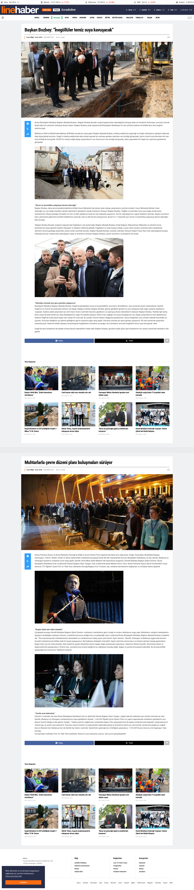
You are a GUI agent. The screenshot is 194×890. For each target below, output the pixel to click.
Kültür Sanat (117, 18)
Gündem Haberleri (119, 871)
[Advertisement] (97, 352)
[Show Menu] (3, 17)
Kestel (140, 424)
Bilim (158, 18)
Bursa (37, 18)
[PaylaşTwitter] (28, 129)
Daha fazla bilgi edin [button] (13, 876)
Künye (77, 869)
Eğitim (107, 18)
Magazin (129, 18)
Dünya (74, 18)
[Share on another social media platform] (28, 134)
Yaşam (149, 18)
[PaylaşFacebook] (28, 123)
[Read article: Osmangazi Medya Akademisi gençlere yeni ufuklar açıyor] (115, 378)
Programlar (117, 866)
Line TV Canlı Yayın (120, 863)
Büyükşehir (30, 388)
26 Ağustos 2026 (30, 398)
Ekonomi (83, 18)
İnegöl (63, 37)
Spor (67, 18)
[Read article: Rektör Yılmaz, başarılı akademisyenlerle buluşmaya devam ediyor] (78, 414)
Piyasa (115, 869)
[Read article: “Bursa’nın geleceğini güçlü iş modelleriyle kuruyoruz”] (115, 414)
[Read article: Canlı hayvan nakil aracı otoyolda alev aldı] (78, 378)
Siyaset (100, 18)
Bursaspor (57, 18)
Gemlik (63, 470)
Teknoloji (139, 18)
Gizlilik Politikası (81, 863)
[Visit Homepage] (20, 10)
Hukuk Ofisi (79, 871)
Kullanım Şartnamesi (82, 866)
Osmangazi (104, 388)
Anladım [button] (23, 882)
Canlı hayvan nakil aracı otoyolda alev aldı (76, 392)
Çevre (92, 18)
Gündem (46, 18)
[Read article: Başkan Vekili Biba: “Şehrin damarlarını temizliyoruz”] (41, 378)
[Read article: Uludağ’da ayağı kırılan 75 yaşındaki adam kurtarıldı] (152, 378)
